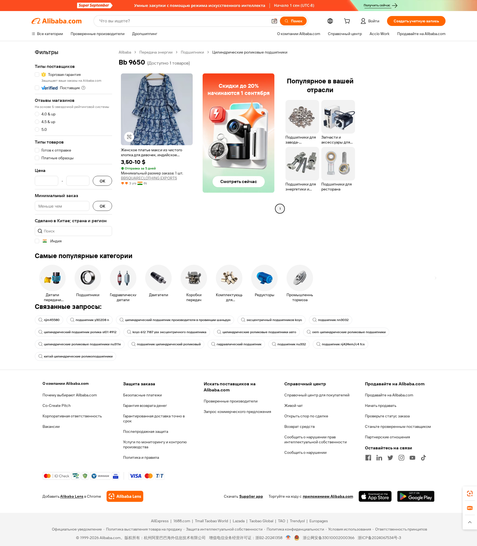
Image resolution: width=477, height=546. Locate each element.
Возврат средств (299, 426)
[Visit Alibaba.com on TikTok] (423, 457)
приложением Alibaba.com (328, 496)
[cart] (348, 22)
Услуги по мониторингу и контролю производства (155, 444)
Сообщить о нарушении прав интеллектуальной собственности (315, 439)
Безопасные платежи (142, 395)
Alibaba (125, 52)
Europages (318, 521)
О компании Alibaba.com (66, 383)
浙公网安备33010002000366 (328, 538)
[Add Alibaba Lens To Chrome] (125, 496)
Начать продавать (380, 405)
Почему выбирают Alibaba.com (70, 395)
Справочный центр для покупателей (316, 395)
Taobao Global (261, 521)
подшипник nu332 (291, 344)
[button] (274, 21)
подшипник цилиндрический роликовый (169, 344)
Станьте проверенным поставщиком (398, 426)
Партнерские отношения (387, 437)
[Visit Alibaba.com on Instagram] (401, 457)
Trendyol (297, 521)
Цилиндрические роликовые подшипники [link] (249, 52)
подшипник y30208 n (92, 320)
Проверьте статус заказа (387, 416)
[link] (470, 493)
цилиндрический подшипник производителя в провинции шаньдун (177, 320)
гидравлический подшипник (239, 344)
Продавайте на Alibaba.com (389, 395)
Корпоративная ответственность (72, 416)
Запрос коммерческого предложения (237, 411)
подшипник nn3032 (333, 320)
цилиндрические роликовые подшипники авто (259, 332)
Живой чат (293, 405)
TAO (281, 521)
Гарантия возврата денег (145, 405)
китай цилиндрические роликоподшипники (78, 356)
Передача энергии (156, 52)
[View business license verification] (288, 537)
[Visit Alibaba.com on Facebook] (368, 457)
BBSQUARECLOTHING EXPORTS (149, 178)
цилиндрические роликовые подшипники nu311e (82, 344)
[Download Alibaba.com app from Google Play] (415, 496)
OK (102, 181)
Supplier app (251, 496)
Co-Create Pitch (57, 405)
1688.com (181, 521)
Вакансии (51, 426)
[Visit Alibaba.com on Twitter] (390, 457)
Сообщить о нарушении (305, 452)
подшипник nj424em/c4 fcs (343, 344)
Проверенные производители (231, 401)
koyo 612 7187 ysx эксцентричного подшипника (169, 332)
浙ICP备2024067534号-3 (379, 538)
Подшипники (192, 52)
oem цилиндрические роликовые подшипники (349, 332)
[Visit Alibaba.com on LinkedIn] (379, 457)
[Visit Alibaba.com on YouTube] (412, 457)
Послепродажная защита (145, 431)
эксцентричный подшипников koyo (274, 320)
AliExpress (160, 521)
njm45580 (52, 320)
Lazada (239, 521)
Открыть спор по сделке (306, 416)
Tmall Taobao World (211, 521)
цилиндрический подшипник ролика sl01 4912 (80, 332)
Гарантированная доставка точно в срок (154, 418)
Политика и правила (141, 457)
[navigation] (73, 146)
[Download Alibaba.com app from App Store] (375, 496)
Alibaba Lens (71, 496)
